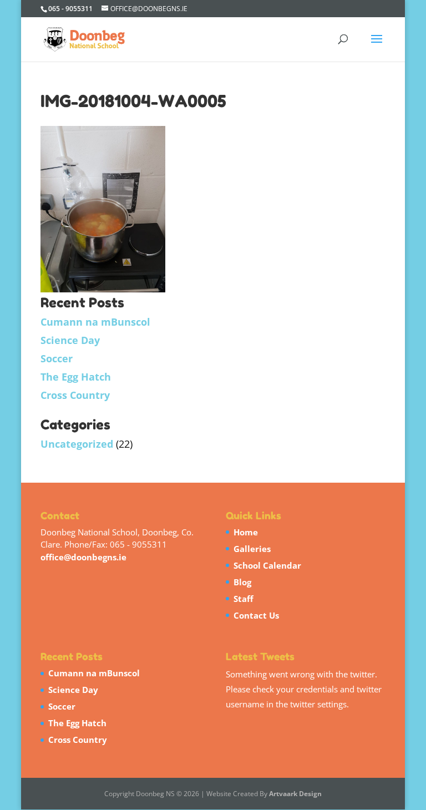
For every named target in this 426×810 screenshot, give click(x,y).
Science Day (70, 340)
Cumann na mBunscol (95, 321)
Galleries (252, 548)
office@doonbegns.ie (83, 557)
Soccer (56, 358)
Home (246, 532)
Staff (243, 598)
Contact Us (256, 615)
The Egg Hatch (75, 376)
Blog (242, 582)
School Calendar (267, 565)
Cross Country (75, 395)
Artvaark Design (295, 793)
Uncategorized (76, 443)
